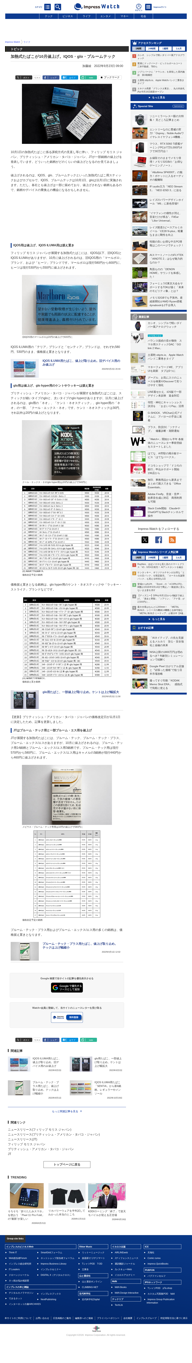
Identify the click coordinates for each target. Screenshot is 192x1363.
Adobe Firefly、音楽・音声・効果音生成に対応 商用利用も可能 (165, 498)
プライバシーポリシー (108, 1318)
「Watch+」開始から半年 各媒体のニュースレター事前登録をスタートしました (166, 443)
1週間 (165, 48)
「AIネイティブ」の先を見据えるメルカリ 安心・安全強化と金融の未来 (167, 641)
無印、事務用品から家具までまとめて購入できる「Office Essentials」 (165, 483)
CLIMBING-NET (90, 1287)
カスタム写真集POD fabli (161, 1293)
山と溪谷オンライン (92, 1281)
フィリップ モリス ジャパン (26, 1144)
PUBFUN (149, 1270)
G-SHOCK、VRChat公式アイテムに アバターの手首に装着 (165, 416)
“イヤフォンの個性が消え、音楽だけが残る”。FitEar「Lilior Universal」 (166, 217)
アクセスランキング (150, 42)
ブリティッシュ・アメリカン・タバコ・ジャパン (41, 1149)
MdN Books (121, 1287)
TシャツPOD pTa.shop (160, 1288)
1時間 (138, 48)
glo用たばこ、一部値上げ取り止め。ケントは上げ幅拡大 (81, 692)
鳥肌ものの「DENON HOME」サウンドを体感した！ (165, 273)
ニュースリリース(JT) (22, 1139)
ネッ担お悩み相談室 (19, 1280)
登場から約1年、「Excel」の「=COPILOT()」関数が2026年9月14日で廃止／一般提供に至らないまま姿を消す (161, 587)
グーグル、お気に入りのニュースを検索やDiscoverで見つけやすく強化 (165, 381)
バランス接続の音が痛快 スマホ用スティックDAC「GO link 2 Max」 (165, 344)
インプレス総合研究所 (20, 1263)
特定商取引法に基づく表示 (174, 1318)
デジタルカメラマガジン (21, 1293)
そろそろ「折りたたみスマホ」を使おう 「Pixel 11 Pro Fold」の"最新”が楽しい (26, 1215)
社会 (143, 16)
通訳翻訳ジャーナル (125, 1263)
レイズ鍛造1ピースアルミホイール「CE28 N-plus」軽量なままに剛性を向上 (166, 231)
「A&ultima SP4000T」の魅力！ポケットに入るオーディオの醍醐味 (167, 176)
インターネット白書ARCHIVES (25, 1304)
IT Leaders (14, 1269)
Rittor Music (85, 1246)
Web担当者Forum (18, 1258)
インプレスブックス (51, 1293)
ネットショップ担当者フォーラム (57, 1258)
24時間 (151, 48)
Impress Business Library (53, 1263)
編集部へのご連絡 (84, 1318)
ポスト (26, 78)
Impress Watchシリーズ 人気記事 (158, 551)
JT (9, 1154)
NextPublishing (48, 1299)
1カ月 (179, 48)
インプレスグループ (146, 1318)
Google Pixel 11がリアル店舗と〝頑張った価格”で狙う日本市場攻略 (167, 670)
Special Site (145, 106)
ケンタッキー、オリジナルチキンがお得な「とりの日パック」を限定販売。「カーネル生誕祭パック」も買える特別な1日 (161, 575)
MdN (114, 1281)
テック (49, 16)
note (91, 78)
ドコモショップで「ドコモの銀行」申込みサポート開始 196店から (165, 469)
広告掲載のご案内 (62, 1318)
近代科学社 (85, 1293)
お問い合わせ (42, 1318)
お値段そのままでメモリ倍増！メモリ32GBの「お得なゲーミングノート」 (166, 161)
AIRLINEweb (121, 1252)
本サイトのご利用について (18, 1318)
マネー (124, 16)
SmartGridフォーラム (51, 1252)
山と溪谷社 (85, 1275)
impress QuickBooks (158, 1263)
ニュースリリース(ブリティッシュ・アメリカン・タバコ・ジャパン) (54, 1134)
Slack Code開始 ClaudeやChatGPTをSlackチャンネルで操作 (166, 512)
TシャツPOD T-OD (92, 1263)
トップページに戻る (66, 1164)
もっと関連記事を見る (65, 1111)
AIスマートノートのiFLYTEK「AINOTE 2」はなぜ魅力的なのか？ (166, 258)
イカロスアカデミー (125, 1275)
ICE (147, 1246)
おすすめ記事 (146, 627)
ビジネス (67, 16)
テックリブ (117, 1299)
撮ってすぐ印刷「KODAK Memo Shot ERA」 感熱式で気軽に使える (166, 684)
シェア (53, 78)
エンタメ (105, 16)
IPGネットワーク (153, 1282)
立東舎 (85, 1269)
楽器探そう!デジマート (93, 1258)
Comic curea (154, 1258)
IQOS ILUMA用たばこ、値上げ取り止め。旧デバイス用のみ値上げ (47, 1062)
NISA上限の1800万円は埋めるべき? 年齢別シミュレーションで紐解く (166, 655)
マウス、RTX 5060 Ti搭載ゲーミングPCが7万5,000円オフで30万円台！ (166, 147)
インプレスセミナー (51, 1269)
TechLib (119, 1305)
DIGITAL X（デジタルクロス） (56, 1275)
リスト (37, 78)
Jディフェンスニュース (126, 1258)
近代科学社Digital (91, 1299)
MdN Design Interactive (127, 1293)
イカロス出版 (119, 1246)
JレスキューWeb (123, 1269)
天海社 (151, 1252)
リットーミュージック (93, 1252)
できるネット (15, 1298)
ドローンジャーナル (19, 1275)
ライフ (87, 16)
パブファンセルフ (157, 1276)
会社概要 (127, 1318)
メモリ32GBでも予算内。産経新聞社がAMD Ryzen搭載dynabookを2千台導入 (166, 301)
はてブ (72, 78)
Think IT (13, 1252)
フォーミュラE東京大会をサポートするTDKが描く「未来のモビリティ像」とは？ (167, 287)
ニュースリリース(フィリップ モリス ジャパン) (39, 1129)
